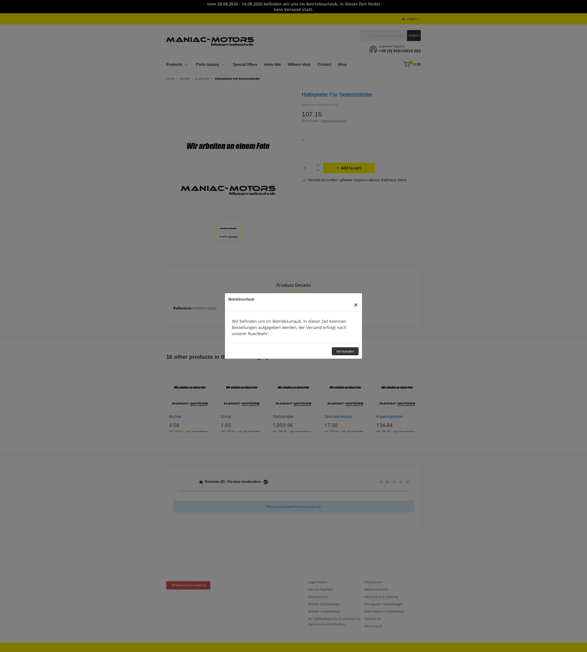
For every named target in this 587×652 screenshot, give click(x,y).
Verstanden (345, 351)
